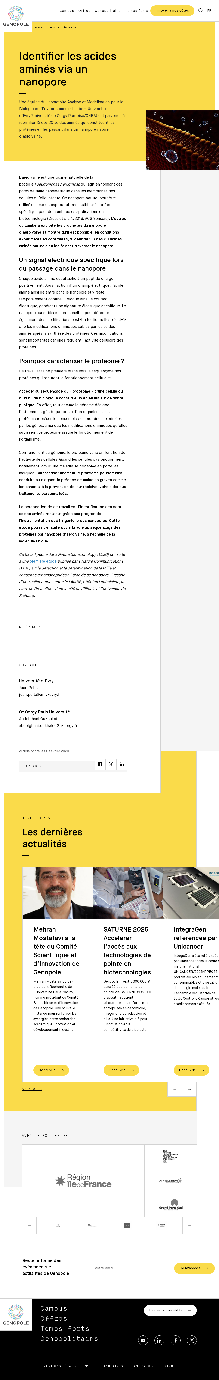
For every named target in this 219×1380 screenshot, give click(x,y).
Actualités (70, 27)
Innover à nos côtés (172, 10)
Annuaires (113, 1366)
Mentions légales (60, 1366)
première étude (43, 561)
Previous (174, 1089)
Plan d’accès (142, 1366)
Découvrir (47, 1070)
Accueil (39, 27)
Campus (67, 10)
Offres (84, 10)
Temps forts (136, 10)
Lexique (168, 1366)
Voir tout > (32, 1089)
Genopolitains (108, 10)
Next (189, 1089)
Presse (90, 1366)
